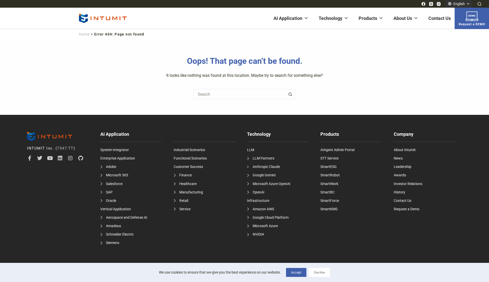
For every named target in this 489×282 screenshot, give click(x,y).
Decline (319, 272)
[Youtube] (49, 158)
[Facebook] (423, 4)
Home (84, 34)
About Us (402, 18)
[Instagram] (439, 4)
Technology (330, 18)
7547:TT (65, 148)
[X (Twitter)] (431, 4)
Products (368, 18)
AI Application (288, 18)
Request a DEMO (472, 24)
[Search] (479, 4)
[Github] (80, 158)
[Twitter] (39, 158)
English (459, 4)
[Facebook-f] (29, 158)
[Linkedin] (60, 158)
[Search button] (290, 94)
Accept (296, 272)
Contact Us (439, 18)
